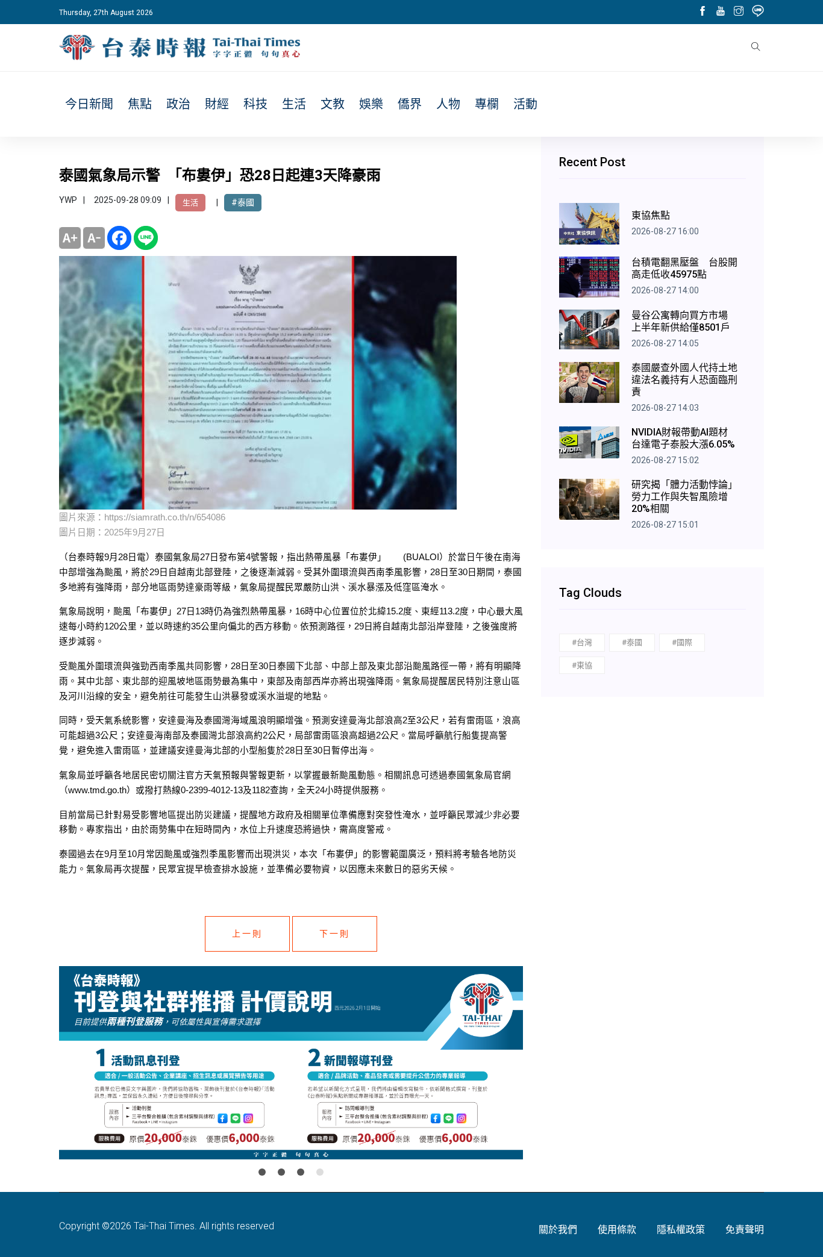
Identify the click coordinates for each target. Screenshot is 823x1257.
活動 (525, 104)
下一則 (334, 933)
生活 (294, 104)
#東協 (582, 665)
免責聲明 (744, 1229)
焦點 (140, 104)
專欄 (487, 104)
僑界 (410, 104)
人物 (448, 104)
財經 (217, 104)
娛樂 (371, 104)
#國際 (682, 642)
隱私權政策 (681, 1229)
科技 (255, 104)
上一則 (247, 933)
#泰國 (242, 202)
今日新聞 (89, 104)
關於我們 (558, 1229)
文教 (333, 104)
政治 (178, 104)
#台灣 (582, 642)
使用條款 (617, 1229)
